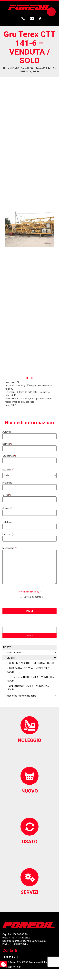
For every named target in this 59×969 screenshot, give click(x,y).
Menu (51, 11)
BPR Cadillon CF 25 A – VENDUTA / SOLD (28, 670)
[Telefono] (23, 18)
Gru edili (25, 68)
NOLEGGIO (29, 740)
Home (6, 68)
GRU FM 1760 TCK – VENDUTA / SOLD (31, 663)
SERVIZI (29, 892)
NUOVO (29, 791)
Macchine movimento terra (21, 695)
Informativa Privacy (29, 591)
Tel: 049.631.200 (12, 967)
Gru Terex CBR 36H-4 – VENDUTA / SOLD (28, 687)
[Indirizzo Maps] (40, 18)
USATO (15, 68)
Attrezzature (14, 652)
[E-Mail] (32, 18)
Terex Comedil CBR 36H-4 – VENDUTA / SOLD (30, 679)
